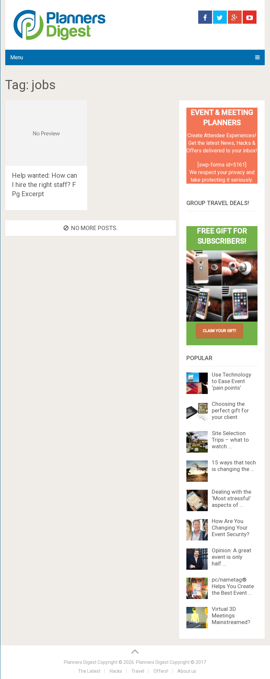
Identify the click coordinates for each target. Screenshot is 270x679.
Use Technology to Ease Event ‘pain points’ (231, 381)
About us (186, 671)
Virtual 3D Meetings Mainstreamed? (231, 615)
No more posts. (94, 227)
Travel (137, 671)
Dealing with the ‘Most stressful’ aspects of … (231, 498)
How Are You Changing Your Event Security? (230, 527)
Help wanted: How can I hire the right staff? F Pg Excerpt (44, 184)
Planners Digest (80, 662)
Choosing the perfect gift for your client (230, 410)
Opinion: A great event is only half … (231, 557)
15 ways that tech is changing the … (234, 465)
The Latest (89, 671)
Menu (16, 57)
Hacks (116, 671)
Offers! (160, 671)
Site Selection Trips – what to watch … (230, 440)
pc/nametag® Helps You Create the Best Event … (233, 586)
